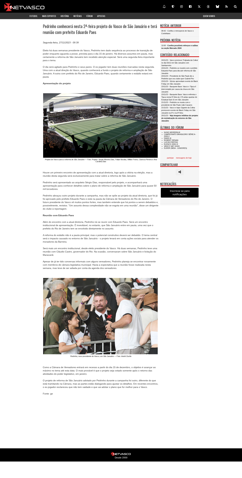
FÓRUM (89, 16)
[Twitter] (199, 6)
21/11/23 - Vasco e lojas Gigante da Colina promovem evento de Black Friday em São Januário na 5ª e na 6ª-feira (178, 110)
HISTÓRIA (65, 16)
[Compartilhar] (180, 172)
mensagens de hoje (184, 158)
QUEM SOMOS (209, 16)
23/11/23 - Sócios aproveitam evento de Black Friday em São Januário (179, 82)
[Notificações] (164, 6)
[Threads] (208, 6)
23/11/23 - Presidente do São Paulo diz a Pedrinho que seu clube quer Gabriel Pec (177, 77)
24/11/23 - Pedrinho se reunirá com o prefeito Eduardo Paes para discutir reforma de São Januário (179, 70)
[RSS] (226, 6)
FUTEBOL (33, 16)
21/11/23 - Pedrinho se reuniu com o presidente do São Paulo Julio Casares (176, 103)
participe (170, 158)
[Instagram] (181, 6)
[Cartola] (173, 6)
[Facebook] (190, 6)
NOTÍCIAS (77, 16)
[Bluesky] (217, 6)
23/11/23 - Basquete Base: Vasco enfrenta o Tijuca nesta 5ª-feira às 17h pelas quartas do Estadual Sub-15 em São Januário (179, 97)
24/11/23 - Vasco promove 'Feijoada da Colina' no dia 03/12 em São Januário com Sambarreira (179, 62)
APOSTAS (101, 16)
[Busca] (235, 6)
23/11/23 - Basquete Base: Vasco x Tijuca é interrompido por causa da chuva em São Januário (178, 89)
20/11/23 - (179, 118)
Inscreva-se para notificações (179, 192)
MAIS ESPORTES (49, 16)
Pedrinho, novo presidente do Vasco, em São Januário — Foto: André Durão (100, 356)
